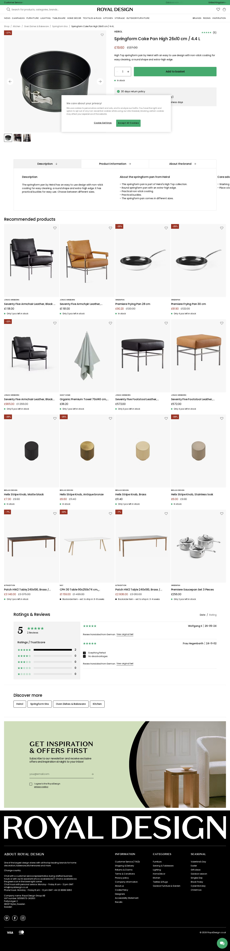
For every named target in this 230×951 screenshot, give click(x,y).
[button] (217, 2)
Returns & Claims (123, 870)
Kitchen (156, 878)
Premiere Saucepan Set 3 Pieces (192, 589)
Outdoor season (199, 874)
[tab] (47, 163)
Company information (126, 882)
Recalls (118, 902)
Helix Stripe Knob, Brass (130, 494)
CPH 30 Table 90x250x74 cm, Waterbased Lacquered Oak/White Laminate (83, 589)
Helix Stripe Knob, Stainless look (192, 494)
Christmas (196, 890)
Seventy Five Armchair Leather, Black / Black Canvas (29, 304)
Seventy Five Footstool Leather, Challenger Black (136, 399)
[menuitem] (7, 18)
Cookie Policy (121, 890)
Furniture (157, 862)
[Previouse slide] (10, 81)
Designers (120, 894)
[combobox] (217, 2)
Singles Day (197, 878)
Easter (194, 866)
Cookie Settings (103, 123)
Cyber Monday (198, 886)
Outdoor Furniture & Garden (166, 886)
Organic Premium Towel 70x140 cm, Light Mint (83, 399)
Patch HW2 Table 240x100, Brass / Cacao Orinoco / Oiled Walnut (26, 589)
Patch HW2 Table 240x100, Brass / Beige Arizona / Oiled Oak (137, 589)
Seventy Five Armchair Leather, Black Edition (28, 399)
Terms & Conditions (125, 874)
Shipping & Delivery (124, 866)
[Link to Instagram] (23, 918)
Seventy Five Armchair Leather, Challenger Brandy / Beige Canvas (83, 304)
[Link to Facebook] (15, 918)
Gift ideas (195, 870)
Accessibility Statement (126, 898)
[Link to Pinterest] (6, 918)
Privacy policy (122, 878)
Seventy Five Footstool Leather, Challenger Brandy (192, 399)
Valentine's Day (198, 862)
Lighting (157, 870)
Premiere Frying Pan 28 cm (132, 304)
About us (119, 886)
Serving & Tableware (163, 866)
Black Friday (197, 882)
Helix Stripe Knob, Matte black (24, 494)
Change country (12, 870)
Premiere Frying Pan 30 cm (188, 304)
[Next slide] (100, 81)
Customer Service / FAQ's (127, 862)
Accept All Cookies (128, 123)
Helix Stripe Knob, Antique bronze (82, 494)
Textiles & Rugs (160, 882)
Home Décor (159, 874)
